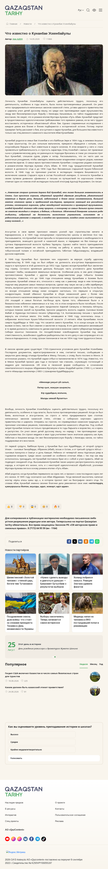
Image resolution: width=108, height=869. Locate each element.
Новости (28, 24)
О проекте (60, 802)
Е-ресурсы (10, 809)
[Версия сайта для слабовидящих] (94, 10)
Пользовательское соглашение (70, 815)
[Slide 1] (53, 656)
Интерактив (10, 815)
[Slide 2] (55, 656)
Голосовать (16, 758)
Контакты (59, 809)
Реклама (59, 821)
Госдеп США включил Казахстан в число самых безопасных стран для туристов (41, 675)
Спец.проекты (12, 821)
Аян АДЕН (18, 39)
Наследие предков (14, 802)
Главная (13, 24)
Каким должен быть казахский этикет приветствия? (34, 687)
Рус (80, 10)
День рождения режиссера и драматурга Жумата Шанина (48, 648)
